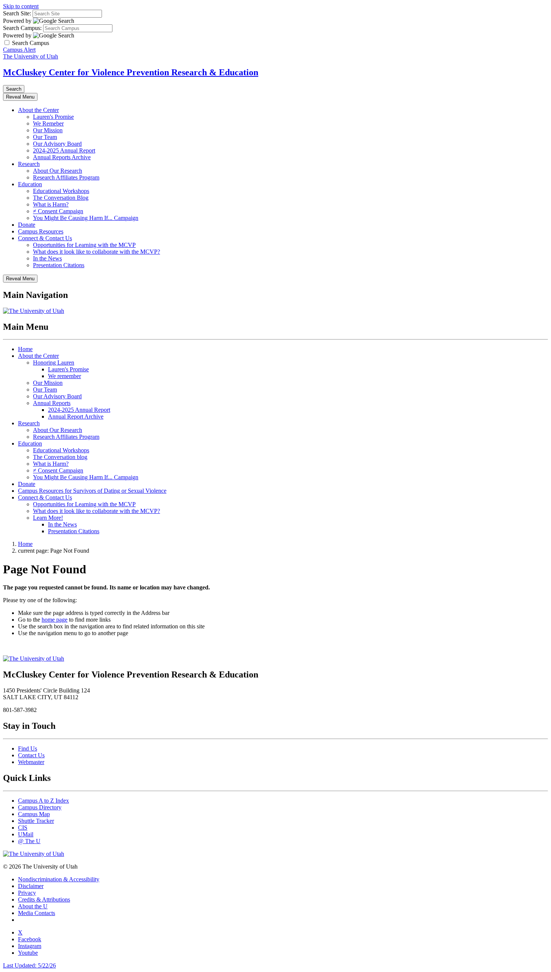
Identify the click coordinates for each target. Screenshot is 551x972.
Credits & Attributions (44, 899)
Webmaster (31, 762)
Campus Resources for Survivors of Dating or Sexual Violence (92, 490)
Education (30, 184)
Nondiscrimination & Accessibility (58, 879)
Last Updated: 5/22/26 (29, 965)
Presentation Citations (58, 265)
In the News (47, 258)
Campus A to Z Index (43, 800)
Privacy (27, 893)
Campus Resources (40, 231)
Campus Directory (39, 807)
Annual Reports (51, 403)
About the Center (38, 110)
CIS (22, 827)
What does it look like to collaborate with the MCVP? (96, 251)
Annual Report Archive (75, 416)
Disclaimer (30, 886)
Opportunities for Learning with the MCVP (84, 245)
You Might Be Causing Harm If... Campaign (85, 218)
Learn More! (48, 517)
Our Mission (48, 130)
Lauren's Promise (53, 117)
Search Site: (17, 13)
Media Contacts (36, 913)
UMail (25, 834)
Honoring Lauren (53, 362)
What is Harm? (51, 204)
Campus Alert (19, 49)
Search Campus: (22, 28)
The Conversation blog (60, 457)
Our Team (45, 137)
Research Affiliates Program (66, 177)
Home (25, 349)
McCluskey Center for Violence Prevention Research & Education (130, 72)
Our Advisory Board (57, 144)
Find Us (27, 748)
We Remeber (48, 123)
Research (29, 164)
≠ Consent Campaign (58, 211)
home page (54, 619)
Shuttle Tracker (36, 821)
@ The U (29, 841)
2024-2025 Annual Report (64, 150)
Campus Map (34, 814)
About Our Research (57, 170)
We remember (64, 376)
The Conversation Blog (60, 197)
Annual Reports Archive (62, 157)
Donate (26, 224)
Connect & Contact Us (45, 238)
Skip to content (21, 6)
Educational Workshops (61, 191)
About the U (33, 906)
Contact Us (31, 755)
